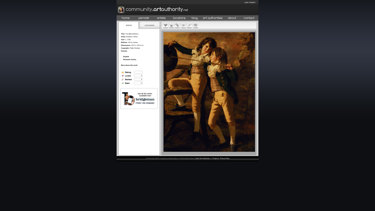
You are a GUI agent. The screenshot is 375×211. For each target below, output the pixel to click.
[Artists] (161, 18)
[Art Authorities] (212, 18)
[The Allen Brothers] (209, 151)
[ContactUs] (249, 18)
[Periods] (144, 18)
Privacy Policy (224, 158)
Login (246, 2)
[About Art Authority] (232, 18)
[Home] (126, 18)
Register (252, 2)
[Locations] (179, 18)
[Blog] (194, 18)
